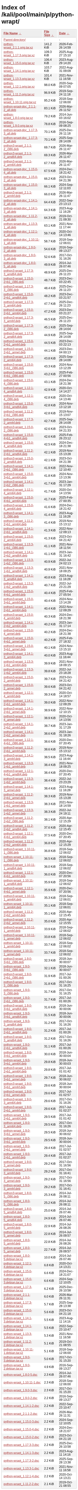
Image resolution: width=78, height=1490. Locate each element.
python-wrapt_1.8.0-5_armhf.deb (17, 1242)
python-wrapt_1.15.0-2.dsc (21, 1437)
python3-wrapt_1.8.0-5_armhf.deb (18, 1226)
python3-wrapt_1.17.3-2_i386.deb (19, 327)
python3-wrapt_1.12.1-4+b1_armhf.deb (19, 874)
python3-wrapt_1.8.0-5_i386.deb (18, 1194)
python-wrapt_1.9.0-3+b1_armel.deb (17, 1132)
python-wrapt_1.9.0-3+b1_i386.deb (17, 968)
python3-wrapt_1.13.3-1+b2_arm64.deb (19, 671)
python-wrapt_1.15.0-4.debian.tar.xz (18, 1273)
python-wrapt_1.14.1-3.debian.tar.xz (18, 1320)
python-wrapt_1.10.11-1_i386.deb (19, 858)
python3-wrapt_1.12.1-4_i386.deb (19, 397)
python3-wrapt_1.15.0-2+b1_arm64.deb (19, 311)
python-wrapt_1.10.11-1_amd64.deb (19, 882)
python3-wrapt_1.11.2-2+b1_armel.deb (19, 796)
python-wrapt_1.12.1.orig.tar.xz (19, 85)
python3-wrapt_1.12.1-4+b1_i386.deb (19, 741)
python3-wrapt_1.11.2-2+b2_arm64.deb (19, 843)
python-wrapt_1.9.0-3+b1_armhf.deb (17, 1140)
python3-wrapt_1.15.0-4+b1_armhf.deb (19, 593)
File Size (47, 33)
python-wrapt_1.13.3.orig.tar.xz (19, 77)
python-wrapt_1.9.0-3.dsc (20, 1390)
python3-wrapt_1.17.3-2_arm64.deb (19, 358)
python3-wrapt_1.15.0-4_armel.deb (19, 632)
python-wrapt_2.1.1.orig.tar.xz (18, 46)
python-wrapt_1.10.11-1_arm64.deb (19, 905)
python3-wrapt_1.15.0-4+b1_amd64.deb (19, 436)
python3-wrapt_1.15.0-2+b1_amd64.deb (19, 296)
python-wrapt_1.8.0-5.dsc (20, 1374)
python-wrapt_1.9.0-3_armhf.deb (17, 1187)
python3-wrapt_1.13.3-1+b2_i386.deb (19, 561)
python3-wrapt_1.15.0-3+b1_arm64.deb (19, 475)
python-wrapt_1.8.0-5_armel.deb (17, 1249)
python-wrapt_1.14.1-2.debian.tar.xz (18, 1328)
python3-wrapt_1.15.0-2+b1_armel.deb (19, 350)
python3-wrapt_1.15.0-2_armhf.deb (19, 679)
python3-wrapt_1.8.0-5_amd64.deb (18, 1210)
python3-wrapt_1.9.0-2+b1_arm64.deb (18, 1069)
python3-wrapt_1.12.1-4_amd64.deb (19, 389)
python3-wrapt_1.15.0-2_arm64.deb (19, 538)
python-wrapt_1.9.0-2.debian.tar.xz (17, 1367)
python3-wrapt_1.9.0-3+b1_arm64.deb (18, 1054)
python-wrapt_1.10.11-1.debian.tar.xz (19, 1351)
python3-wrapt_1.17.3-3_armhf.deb (19, 319)
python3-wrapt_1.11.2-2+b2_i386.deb (19, 819)
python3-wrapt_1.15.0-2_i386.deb (19, 428)
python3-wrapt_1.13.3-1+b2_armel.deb (19, 811)
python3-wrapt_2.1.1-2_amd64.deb (18, 155)
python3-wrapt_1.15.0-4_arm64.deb (19, 507)
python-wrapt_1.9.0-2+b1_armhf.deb (17, 1155)
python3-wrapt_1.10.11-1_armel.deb (19, 937)
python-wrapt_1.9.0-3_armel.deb (17, 1179)
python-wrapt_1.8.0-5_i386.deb (17, 1202)
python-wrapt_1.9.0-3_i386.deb (17, 991)
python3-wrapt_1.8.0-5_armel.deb (18, 1234)
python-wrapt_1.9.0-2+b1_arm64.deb (17, 1116)
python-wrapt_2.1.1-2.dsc (20, 1413)
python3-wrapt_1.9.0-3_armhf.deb (18, 1171)
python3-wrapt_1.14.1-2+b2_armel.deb (19, 733)
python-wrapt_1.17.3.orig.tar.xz (19, 53)
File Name (11, 33)
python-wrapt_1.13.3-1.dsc (21, 1468)
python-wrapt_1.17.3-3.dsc (21, 1445)
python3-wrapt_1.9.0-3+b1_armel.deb (18, 1077)
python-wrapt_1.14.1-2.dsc (21, 1405)
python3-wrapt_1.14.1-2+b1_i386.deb (19, 468)
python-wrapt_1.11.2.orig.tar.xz (19, 92)
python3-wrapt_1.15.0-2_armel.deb (19, 686)
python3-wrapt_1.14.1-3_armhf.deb (19, 757)
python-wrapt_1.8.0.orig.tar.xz (18, 116)
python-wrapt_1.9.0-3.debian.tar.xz (17, 1359)
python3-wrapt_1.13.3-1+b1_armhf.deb (19, 765)
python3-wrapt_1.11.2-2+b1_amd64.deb (19, 452)
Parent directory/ (15, 39)
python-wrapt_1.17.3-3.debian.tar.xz (18, 1288)
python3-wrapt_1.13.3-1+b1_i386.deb (19, 546)
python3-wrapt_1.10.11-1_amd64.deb (19, 866)
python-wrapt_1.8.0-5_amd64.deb (17, 1218)
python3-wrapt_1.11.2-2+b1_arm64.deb (19, 522)
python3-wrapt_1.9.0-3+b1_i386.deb (18, 960)
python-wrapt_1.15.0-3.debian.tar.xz (18, 1280)
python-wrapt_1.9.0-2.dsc (20, 1398)
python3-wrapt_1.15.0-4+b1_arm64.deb (19, 499)
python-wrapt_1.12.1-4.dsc (21, 1476)
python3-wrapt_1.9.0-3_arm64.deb (18, 1101)
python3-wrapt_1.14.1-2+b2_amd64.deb (19, 554)
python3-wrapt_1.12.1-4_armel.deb (19, 718)
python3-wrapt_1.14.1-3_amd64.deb (19, 577)
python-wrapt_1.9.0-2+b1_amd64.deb (17, 1046)
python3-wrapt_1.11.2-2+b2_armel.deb (19, 921)
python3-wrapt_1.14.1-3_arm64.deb (19, 655)
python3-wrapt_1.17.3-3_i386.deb (19, 288)
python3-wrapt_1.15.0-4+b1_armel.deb (19, 640)
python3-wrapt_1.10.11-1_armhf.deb (19, 929)
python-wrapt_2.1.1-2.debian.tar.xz (17, 1296)
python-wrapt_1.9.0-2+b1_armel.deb (17, 1148)
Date (62, 33)
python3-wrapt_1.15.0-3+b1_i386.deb (19, 366)
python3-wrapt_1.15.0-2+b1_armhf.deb (19, 343)
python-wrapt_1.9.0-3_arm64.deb (17, 1124)
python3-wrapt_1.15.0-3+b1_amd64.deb (19, 405)
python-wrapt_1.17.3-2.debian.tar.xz (18, 1304)
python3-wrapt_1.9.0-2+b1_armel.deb (18, 1093)
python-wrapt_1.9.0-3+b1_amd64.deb (17, 1015)
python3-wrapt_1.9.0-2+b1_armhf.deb (18, 1108)
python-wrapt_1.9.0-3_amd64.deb (17, 1023)
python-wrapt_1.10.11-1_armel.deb (19, 952)
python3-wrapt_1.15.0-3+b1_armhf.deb (19, 600)
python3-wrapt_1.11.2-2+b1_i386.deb (19, 413)
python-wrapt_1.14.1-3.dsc (21, 1453)
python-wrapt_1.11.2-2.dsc (21, 1484)
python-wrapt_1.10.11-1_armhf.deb (19, 944)
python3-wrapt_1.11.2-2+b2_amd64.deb (19, 827)
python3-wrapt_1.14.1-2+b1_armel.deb (19, 710)
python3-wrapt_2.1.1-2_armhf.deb (18, 194)
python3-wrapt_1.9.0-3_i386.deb (18, 983)
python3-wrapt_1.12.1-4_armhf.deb (19, 694)
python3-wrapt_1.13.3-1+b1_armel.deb (19, 804)
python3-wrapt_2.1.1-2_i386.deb (18, 147)
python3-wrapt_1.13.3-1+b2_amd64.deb (19, 585)
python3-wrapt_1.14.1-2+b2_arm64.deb (19, 624)
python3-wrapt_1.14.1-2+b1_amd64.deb (19, 530)
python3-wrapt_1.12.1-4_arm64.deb (19, 491)
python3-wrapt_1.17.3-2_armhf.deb (19, 421)
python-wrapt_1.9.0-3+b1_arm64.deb (17, 1062)
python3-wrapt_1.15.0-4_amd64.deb (19, 444)
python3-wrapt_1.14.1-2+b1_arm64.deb (19, 608)
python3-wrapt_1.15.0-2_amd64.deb (19, 460)
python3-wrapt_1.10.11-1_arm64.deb (19, 897)
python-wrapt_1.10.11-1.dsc (22, 1382)
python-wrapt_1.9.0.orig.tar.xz (18, 124)
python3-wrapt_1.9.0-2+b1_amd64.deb (18, 1030)
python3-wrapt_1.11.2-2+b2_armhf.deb (19, 913)
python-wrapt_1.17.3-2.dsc (21, 1460)
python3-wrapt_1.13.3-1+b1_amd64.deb (19, 569)
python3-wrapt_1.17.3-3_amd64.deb (19, 272)
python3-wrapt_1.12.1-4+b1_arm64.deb (19, 835)
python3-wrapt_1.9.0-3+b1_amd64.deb (18, 1007)
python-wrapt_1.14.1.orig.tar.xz (19, 69)
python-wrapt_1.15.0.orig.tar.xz (19, 61)
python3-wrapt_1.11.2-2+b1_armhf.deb (19, 749)
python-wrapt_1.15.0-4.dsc (21, 1429)
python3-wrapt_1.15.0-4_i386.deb (19, 382)
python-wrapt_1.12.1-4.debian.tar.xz (18, 1265)
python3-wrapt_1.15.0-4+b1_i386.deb (19, 374)
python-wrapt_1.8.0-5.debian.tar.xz (17, 1257)
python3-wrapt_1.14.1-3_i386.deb (19, 514)
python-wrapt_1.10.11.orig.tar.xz (20, 100)
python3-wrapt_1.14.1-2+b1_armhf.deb (19, 702)
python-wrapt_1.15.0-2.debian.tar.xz (18, 1312)
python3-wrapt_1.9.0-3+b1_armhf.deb (18, 1085)
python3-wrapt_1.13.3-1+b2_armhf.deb (19, 780)
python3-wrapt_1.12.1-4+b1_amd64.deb (19, 772)
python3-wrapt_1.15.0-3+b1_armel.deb (19, 647)
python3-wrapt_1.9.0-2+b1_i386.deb (18, 976)
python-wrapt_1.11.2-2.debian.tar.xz (18, 1343)
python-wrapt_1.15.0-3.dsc (21, 1421)
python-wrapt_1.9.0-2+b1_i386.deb (17, 999)
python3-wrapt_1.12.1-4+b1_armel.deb (19, 890)
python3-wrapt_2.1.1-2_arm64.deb (18, 163)
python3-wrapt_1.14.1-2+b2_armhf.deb (19, 726)
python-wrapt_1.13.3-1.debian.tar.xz (18, 1335)
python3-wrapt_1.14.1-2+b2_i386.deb (19, 483)
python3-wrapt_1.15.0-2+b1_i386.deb (19, 280)
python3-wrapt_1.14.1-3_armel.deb (19, 788)
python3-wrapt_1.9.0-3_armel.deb (18, 1163)
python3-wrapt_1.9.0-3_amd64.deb (18, 1038)
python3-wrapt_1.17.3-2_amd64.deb (19, 335)
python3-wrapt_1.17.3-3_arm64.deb (19, 303)
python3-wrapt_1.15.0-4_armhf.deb (19, 616)
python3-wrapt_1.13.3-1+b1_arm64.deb (19, 663)
